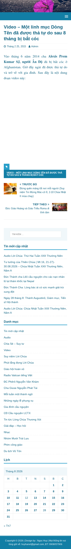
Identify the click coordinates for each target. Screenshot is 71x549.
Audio (7, 337)
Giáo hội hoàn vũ (14, 369)
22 (53, 504)
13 (35, 497)
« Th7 (7, 525)
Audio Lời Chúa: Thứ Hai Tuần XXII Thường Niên (33, 255)
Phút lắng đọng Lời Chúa (19, 362)
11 (17, 497)
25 (17, 510)
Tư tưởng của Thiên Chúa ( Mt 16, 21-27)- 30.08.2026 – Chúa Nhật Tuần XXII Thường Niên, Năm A (33, 266)
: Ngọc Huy (41, 540)
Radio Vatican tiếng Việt (18, 375)
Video (7, 350)
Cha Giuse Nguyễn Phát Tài (20, 387)
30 (62, 510)
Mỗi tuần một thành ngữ (18, 394)
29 (53, 510)
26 (26, 510)
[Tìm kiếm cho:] (35, 234)
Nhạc (7, 432)
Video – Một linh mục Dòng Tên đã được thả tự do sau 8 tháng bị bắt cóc (34, 173)
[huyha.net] (35, 10)
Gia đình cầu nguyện (16, 406)
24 (8, 510)
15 (53, 497)
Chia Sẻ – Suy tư (14, 343)
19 (26, 504)
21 (44, 504)
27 (35, 510)
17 (8, 504)
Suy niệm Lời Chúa (15, 356)
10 (8, 497)
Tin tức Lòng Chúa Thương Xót (22, 419)
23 (62, 504)
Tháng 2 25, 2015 (16, 46)
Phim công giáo (13, 444)
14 (44, 497)
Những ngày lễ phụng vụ (18, 400)
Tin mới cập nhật (14, 331)
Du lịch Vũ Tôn (12, 451)
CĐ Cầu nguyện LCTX (17, 413)
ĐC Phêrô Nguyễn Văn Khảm (21, 381)
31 (8, 516)
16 (62, 497)
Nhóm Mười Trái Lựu (16, 438)
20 (35, 504)
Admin (34, 46)
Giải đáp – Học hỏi (15, 425)
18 (17, 504)
